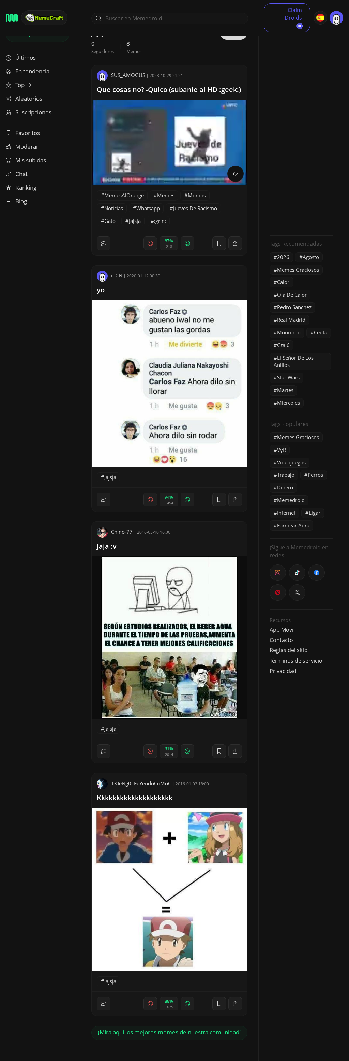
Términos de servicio (296, 660)
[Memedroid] (12, 18)
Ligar (314, 512)
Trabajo (285, 474)
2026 (283, 257)
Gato (110, 220)
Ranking (25, 187)
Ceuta (320, 332)
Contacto (281, 640)
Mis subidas (30, 160)
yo (101, 290)
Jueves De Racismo (195, 208)
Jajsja (135, 220)
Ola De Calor (292, 294)
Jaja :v (107, 546)
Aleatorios (28, 98)
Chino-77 (122, 531)
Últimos (25, 57)
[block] (235, 243)
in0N (116, 275)
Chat (21, 174)
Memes (165, 195)
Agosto (311, 257)
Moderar (27, 146)
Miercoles (288, 402)
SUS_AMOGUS (128, 75)
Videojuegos (291, 462)
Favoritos (27, 133)
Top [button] (20, 85)
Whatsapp (148, 208)
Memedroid (291, 500)
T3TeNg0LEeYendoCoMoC (141, 783)
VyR (281, 449)
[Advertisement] (301, 128)
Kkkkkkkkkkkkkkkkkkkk (134, 797)
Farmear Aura (293, 525)
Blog (21, 201)
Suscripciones (33, 112)
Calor (283, 281)
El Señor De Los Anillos (294, 361)
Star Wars (288, 377)
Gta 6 (283, 345)
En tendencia (32, 71)
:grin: (160, 220)
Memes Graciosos (298, 269)
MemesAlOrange (124, 195)
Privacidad (283, 671)
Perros (315, 474)
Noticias (113, 208)
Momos (197, 195)
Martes (285, 390)
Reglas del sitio (289, 650)
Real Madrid (291, 319)
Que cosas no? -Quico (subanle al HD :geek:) (169, 89)
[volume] (235, 174)
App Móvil (282, 629)
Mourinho (289, 332)
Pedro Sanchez (294, 307)
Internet (286, 512)
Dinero (285, 487)
